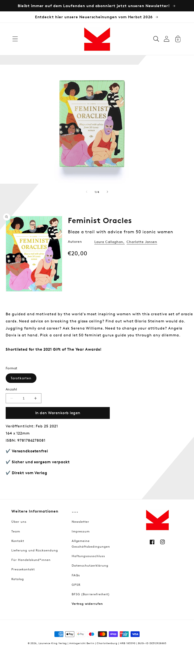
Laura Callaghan (108, 242)
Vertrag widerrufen (87, 603)
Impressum (81, 531)
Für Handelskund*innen (31, 560)
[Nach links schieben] (86, 192)
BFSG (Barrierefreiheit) (91, 594)
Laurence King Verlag (53, 643)
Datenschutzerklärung (90, 565)
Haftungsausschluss (88, 556)
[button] (15, 39)
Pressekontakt (23, 569)
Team (15, 531)
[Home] (97, 39)
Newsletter (80, 521)
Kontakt (17, 541)
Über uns (18, 521)
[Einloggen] (166, 39)
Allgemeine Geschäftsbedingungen (91, 543)
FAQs (76, 575)
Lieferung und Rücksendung (34, 550)
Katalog (17, 579)
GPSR (76, 584)
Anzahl (11, 389)
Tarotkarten (21, 378)
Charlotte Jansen (142, 242)
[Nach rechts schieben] (107, 192)
